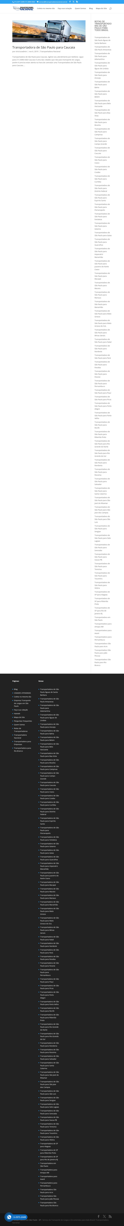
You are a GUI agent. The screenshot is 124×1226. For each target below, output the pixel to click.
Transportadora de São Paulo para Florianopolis (102, 207)
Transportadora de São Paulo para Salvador (102, 482)
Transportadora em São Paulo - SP (26, 1220)
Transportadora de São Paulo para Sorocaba (102, 547)
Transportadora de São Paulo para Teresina (102, 566)
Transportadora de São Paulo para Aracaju (102, 75)
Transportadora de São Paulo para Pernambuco (102, 383)
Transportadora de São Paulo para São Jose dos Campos (102, 510)
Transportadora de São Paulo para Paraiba (102, 365)
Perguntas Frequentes (23, 721)
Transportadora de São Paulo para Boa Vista (102, 113)
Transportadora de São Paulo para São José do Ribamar (102, 500)
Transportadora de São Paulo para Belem (102, 94)
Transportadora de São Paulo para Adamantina (102, 56)
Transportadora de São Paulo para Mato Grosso (103, 314)
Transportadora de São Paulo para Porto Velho (103, 415)
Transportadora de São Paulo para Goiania (102, 226)
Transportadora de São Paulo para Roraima (102, 472)
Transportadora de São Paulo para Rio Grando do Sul (102, 453)
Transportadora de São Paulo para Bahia (102, 84)
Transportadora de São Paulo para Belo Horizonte (103, 103)
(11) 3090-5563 (29, 2)
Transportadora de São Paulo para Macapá (102, 276)
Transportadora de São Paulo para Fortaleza (102, 217)
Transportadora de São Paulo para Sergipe (102, 529)
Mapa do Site (101, 9)
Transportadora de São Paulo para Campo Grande (102, 141)
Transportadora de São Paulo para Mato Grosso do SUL (103, 323)
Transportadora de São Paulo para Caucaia (43, 47)
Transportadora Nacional (23, 9)
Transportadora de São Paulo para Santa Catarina (102, 491)
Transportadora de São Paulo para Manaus (102, 295)
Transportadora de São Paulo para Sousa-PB (102, 557)
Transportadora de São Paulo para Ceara (102, 160)
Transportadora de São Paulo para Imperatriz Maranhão (49, 866)
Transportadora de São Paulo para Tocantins (102, 576)
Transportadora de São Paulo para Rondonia (102, 463)
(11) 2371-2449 (19, 2)
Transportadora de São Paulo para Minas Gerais (102, 333)
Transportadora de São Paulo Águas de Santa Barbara (102, 40)
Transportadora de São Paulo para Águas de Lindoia (102, 66)
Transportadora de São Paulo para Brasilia (102, 122)
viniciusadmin (21, 51)
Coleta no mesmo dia (46, 9)
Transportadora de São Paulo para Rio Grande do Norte (102, 444)
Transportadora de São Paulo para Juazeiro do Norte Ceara (49, 876)
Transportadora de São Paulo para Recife (102, 425)
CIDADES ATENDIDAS (22, 693)
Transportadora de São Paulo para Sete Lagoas (103, 538)
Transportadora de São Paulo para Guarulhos (102, 242)
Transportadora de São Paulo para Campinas (102, 132)
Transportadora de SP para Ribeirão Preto (102, 601)
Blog (91, 9)
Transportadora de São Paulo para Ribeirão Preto (102, 434)
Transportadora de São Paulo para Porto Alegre (103, 406)
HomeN (17, 713)
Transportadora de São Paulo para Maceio (102, 285)
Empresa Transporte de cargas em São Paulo (22, 703)
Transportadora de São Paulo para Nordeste (102, 349)
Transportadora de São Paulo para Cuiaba (102, 169)
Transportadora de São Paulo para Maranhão (102, 304)
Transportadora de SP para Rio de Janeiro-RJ (102, 611)
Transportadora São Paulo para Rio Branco (103, 662)
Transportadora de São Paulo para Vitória (102, 585)
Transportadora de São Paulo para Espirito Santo (102, 198)
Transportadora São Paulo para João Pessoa (103, 653)
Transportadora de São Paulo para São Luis (102, 519)
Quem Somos (80, 9)
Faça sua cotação (65, 9)
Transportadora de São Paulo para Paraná (102, 374)
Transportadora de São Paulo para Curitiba (102, 179)
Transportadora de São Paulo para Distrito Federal (102, 188)
